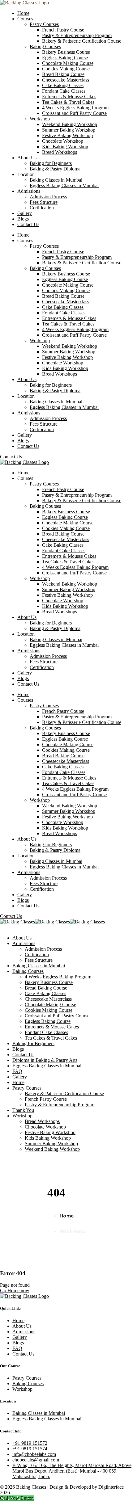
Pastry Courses (26, 1088)
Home (18, 1082)
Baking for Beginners (33, 1043)
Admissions (23, 943)
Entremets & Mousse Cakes (52, 1026)
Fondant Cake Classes (46, 1032)
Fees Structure (39, 960)
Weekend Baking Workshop (52, 1149)
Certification (37, 954)
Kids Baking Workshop (48, 1138)
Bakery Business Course (49, 982)
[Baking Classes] (17, 921)
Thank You (23, 1110)
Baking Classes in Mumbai (38, 965)
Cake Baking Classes (45, 993)
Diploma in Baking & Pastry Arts (44, 1060)
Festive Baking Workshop (50, 1132)
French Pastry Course (46, 1099)
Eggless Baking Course (48, 1021)
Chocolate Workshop (45, 1126)
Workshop (22, 1115)
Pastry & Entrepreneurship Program (59, 1104)
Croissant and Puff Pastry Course (57, 1015)
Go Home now (14, 1290)
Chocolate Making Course (50, 1004)
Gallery (19, 1076)
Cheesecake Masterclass (48, 999)
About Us (22, 937)
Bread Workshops (42, 1121)
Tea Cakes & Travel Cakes (51, 1038)
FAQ (17, 1071)
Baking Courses (28, 971)
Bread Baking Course (46, 987)
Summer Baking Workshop (51, 1143)
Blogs (18, 1049)
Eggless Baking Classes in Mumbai (46, 1065)
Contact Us (23, 1054)
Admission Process (43, 949)
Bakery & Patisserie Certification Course (64, 1093)
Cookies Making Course (48, 1010)
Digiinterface (111, 1487)
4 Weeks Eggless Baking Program (58, 976)
